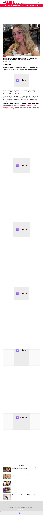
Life (27, 5)
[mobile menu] (4, 2)
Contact (32, 5)
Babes (23, 5)
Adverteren (23, 507)
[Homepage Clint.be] (16, 2)
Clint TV (10, 5)
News (5, 5)
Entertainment (16, 5)
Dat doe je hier (16, 108)
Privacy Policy (29, 507)
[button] (36, 2)
